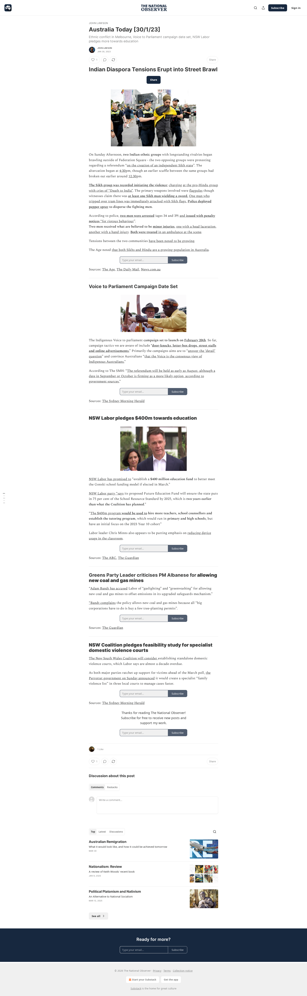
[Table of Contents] (3, 498)
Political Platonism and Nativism (115, 891)
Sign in (296, 8)
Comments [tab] (97, 787)
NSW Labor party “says (106, 493)
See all (96, 916)
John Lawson (98, 23)
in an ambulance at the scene (179, 232)
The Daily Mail (128, 269)
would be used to (134, 513)
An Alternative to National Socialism (111, 896)
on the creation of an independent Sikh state (160, 165)
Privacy (157, 970)
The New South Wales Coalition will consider (123, 658)
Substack (136, 988)
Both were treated (143, 232)
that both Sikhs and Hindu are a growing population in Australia (160, 250)
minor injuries (163, 226)
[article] (153, 849)
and (183, 215)
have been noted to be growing (171, 241)
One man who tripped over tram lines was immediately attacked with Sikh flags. (149, 198)
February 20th (195, 340)
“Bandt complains (102, 602)
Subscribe (277, 8)
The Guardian (128, 558)
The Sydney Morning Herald (123, 401)
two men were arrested (137, 215)
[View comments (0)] (104, 59)
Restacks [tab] (112, 787)
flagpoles (196, 190)
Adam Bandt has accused (109, 588)
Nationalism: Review (105, 867)
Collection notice (183, 970)
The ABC (109, 558)
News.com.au (151, 269)
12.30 (132, 176)
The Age (108, 269)
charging (175, 185)
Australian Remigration (107, 842)
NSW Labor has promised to (110, 479)
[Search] (255, 7)
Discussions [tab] (116, 831)
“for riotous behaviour (116, 221)
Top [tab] (93, 831)
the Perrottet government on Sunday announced (150, 675)
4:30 (122, 170)
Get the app (171, 979)
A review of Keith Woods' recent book (112, 871)
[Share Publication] (263, 7)
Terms (167, 970)
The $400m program (106, 513)
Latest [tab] (102, 831)
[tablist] (104, 787)
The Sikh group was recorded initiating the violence (128, 185)
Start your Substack (144, 979)
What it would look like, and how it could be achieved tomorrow (128, 846)
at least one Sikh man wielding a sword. (158, 196)
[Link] (84, 69)
